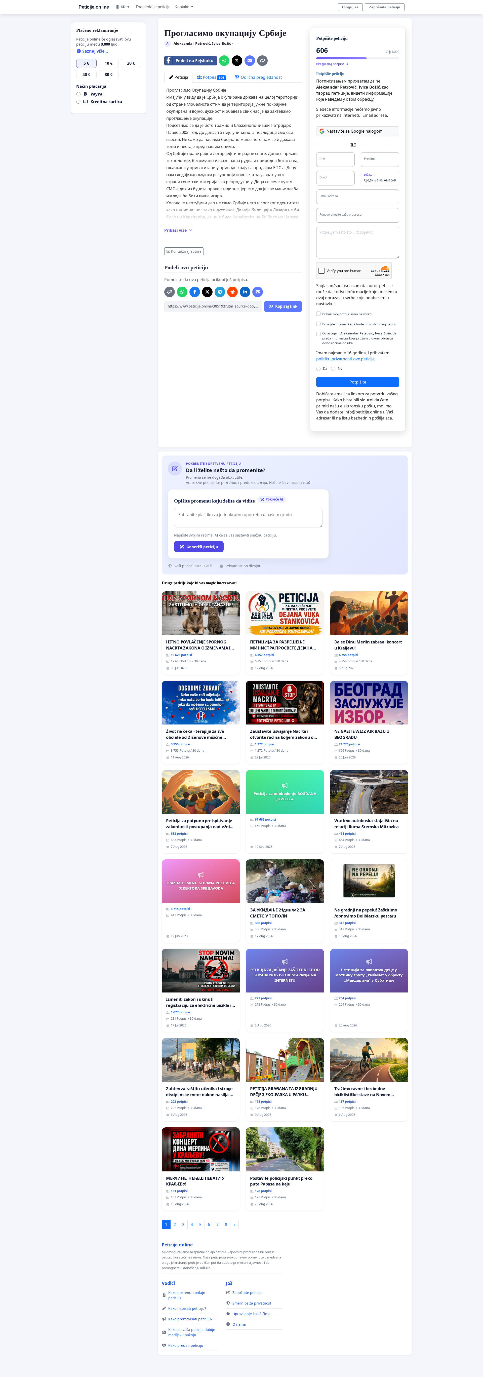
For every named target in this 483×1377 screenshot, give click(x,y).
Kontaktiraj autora (186, 251)
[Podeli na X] (237, 60)
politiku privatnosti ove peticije (345, 359)
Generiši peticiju (202, 546)
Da (325, 368)
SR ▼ (125, 7)
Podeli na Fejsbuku (195, 60)
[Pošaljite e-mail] (250, 60)
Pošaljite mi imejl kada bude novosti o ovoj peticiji (359, 324)
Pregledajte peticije (153, 7)
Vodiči (168, 1283)
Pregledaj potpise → (332, 64)
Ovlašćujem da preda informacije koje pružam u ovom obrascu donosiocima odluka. (359, 338)
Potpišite (357, 382)
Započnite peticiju (384, 7)
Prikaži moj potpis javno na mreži (347, 314)
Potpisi (213, 77)
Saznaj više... (94, 51)
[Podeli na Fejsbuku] (194, 292)
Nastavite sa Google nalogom (355, 131)
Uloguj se (350, 7)
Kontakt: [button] (182, 7)
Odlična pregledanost (261, 77)
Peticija (181, 77)
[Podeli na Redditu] (232, 292)
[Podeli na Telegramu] (220, 292)
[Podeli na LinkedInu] (245, 292)
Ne (340, 368)
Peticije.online (93, 7)
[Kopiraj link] (262, 60)
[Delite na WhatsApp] (224, 60)
